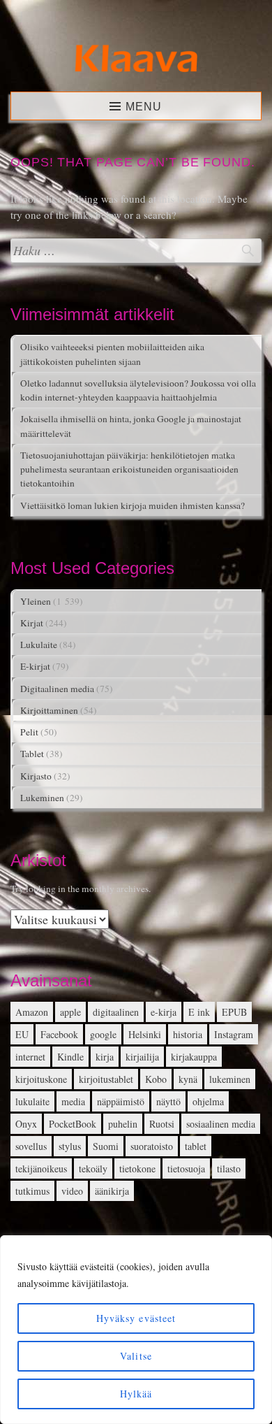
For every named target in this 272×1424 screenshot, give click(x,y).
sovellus (31, 1146)
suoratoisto (151, 1146)
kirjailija (142, 1056)
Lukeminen (42, 797)
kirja (105, 1056)
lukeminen (229, 1079)
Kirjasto (36, 776)
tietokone (137, 1168)
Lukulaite (38, 644)
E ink (199, 1012)
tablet (195, 1146)
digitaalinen (116, 1012)
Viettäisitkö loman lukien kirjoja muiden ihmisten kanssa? (132, 505)
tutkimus (32, 1191)
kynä (188, 1079)
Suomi (106, 1146)
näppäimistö (120, 1101)
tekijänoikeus (41, 1168)
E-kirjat (35, 666)
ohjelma (208, 1101)
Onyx (26, 1123)
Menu (144, 107)
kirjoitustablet (106, 1079)
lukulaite (32, 1101)
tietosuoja (186, 1168)
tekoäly (93, 1168)
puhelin (122, 1123)
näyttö (168, 1101)
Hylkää (136, 1393)
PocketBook (72, 1123)
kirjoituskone (41, 1079)
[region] (136, 1329)
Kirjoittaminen (49, 710)
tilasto (229, 1168)
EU (22, 1034)
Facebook (59, 1034)
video (72, 1191)
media (73, 1101)
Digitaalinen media (57, 688)
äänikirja (112, 1191)
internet (30, 1056)
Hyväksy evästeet (136, 1318)
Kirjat (31, 623)
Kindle (70, 1056)
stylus (70, 1146)
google (103, 1034)
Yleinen (35, 601)
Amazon (31, 1012)
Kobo (156, 1079)
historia (187, 1034)
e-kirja (163, 1012)
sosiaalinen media (220, 1123)
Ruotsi (161, 1123)
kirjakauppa (194, 1056)
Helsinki (144, 1034)
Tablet (32, 753)
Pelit (29, 732)
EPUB (234, 1012)
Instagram (233, 1034)
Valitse (136, 1355)
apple (70, 1012)
